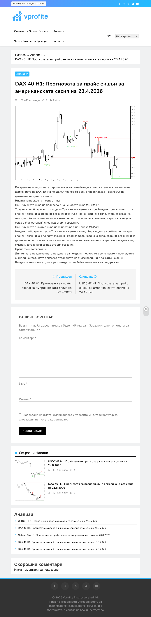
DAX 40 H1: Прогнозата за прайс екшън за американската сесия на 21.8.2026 (62, 528)
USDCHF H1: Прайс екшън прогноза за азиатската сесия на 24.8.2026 (57, 521)
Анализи (58, 31)
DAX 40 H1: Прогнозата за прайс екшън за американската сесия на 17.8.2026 (62, 549)
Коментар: (27, 338)
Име (23, 383)
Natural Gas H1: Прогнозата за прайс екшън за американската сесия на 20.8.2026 (64, 535)
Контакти (58, 41)
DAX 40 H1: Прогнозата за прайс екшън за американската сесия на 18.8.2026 (62, 542)
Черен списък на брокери (30, 41)
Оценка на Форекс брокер (31, 31)
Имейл (25, 399)
